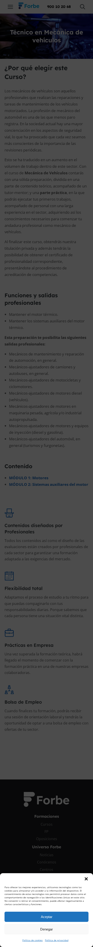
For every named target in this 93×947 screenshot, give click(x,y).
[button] (86, 879)
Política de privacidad (56, 940)
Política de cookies (32, 940)
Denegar (46, 929)
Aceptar (46, 917)
